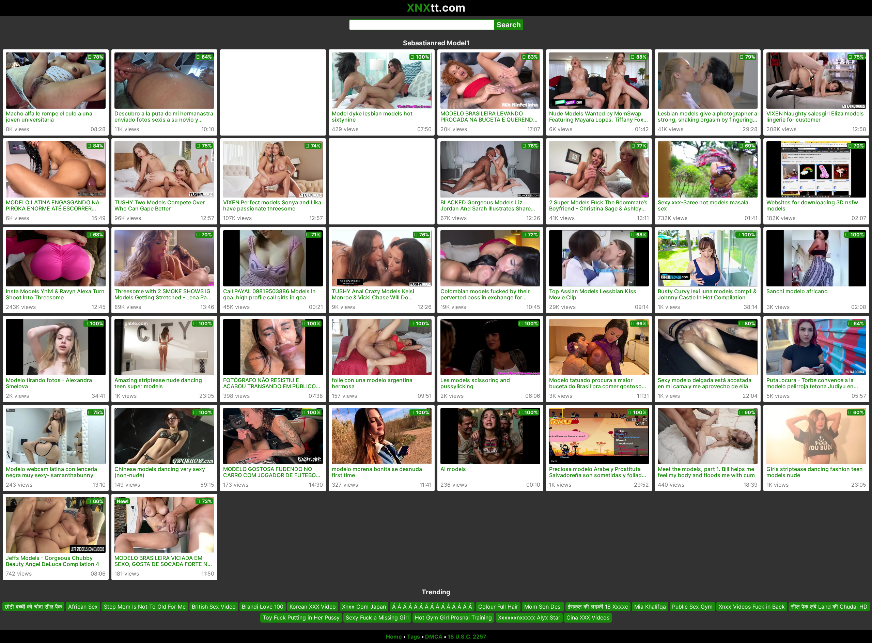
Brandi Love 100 (262, 606)
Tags (413, 636)
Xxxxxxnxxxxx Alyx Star (529, 617)
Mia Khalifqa (650, 606)
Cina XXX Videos (587, 617)
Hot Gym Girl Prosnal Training (453, 617)
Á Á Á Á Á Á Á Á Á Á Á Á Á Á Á (432, 606)
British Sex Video (214, 606)
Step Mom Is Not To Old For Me (145, 606)
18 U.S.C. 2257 (467, 636)
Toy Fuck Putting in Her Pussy (301, 617)
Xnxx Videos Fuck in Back (752, 606)
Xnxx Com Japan (364, 606)
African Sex (83, 606)
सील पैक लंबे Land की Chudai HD (829, 606)
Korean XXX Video (313, 606)
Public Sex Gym (692, 606)
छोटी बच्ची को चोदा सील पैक (33, 606)
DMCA (433, 636)
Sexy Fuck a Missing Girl (377, 617)
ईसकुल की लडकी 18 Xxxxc (598, 606)
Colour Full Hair (498, 606)
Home (394, 636)
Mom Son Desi (543, 606)
